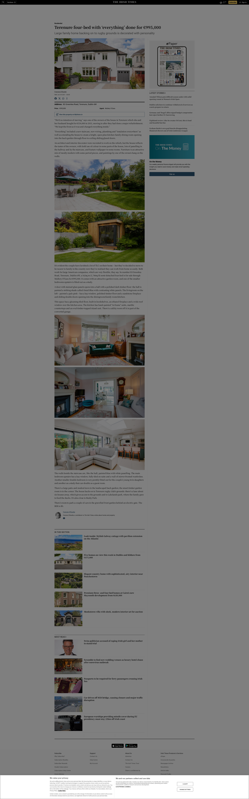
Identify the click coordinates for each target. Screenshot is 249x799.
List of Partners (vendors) (123, 786)
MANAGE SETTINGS (185, 789)
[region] (124, 787)
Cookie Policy (62, 790)
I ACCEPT (185, 784)
